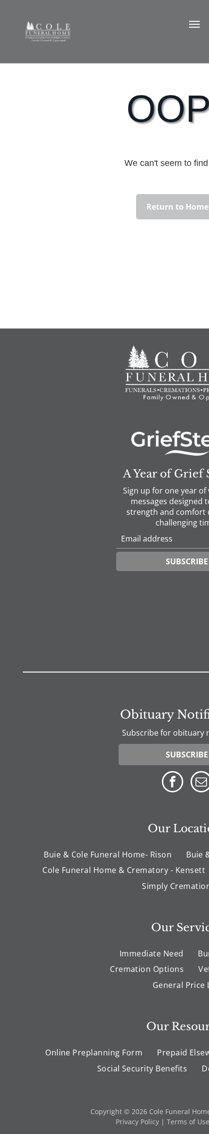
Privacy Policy (137, 1121)
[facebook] (172, 783)
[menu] (194, 24)
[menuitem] (107, 854)
